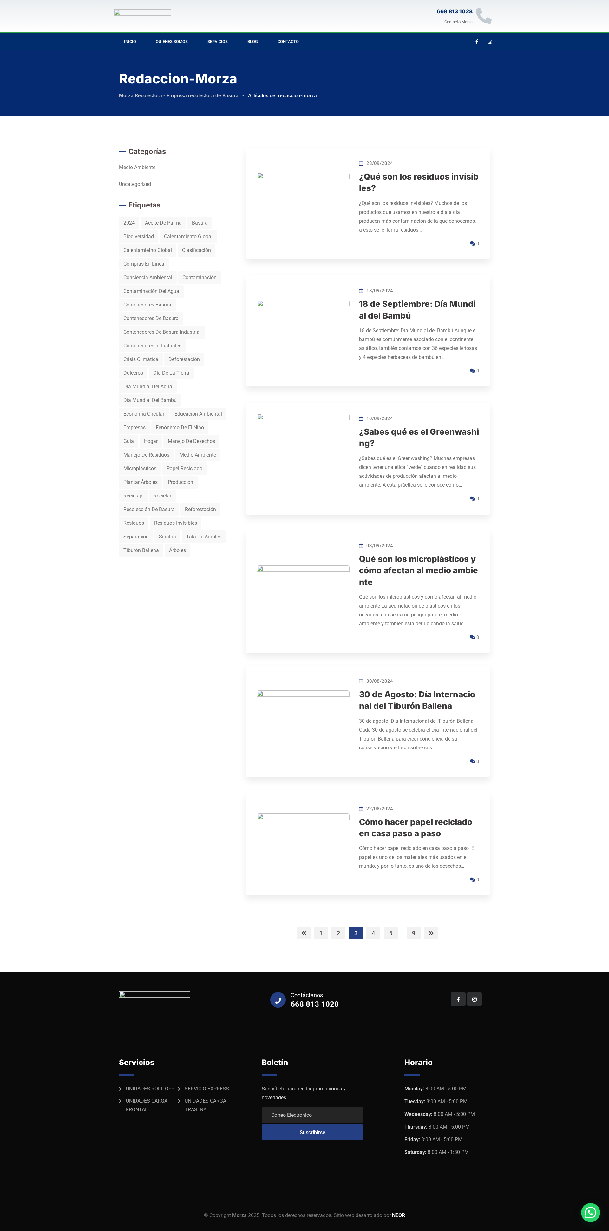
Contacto (288, 41)
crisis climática (140, 359)
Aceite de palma (163, 223)
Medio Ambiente (137, 167)
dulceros (133, 373)
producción (180, 482)
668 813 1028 (455, 11)
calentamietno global (147, 250)
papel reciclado (184, 468)
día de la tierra (171, 373)
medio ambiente (198, 455)
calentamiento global (188, 237)
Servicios (217, 41)
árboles (177, 550)
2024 (129, 223)
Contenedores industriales (152, 346)
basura (200, 223)
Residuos (133, 523)
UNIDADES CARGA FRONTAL (146, 1105)
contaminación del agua (151, 291)
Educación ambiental (198, 414)
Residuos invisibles (175, 523)
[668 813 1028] (484, 16)
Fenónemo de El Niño (180, 428)
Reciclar (162, 496)
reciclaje (133, 496)
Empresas (134, 428)
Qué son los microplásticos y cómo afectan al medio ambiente (418, 570)
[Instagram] (490, 41)
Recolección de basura (149, 509)
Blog (252, 41)
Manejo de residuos (146, 455)
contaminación (199, 277)
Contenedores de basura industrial (162, 332)
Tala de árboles (203, 537)
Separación (136, 537)
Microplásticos (139, 468)
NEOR (398, 1215)
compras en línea (143, 264)
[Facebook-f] (477, 41)
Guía (128, 441)
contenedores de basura (151, 318)
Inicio (130, 41)
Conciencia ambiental (147, 277)
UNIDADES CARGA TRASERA (205, 1105)
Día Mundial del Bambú (150, 400)
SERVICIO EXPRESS (207, 1089)
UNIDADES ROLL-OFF (150, 1089)
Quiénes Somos (172, 41)
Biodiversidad (138, 237)
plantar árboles (140, 482)
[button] (590, 1212)
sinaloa (167, 537)
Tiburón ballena (141, 550)
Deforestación (184, 359)
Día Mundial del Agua (147, 387)
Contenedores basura (147, 305)
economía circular (143, 414)
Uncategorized (135, 184)
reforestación (200, 509)
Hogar (151, 441)
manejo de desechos (191, 441)
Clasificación (196, 250)
